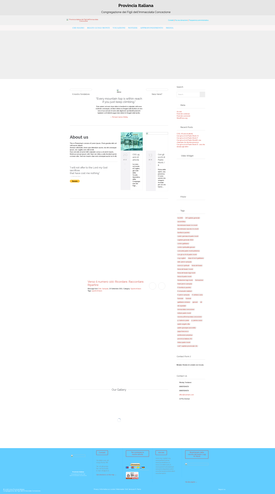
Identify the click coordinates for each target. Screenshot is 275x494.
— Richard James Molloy (119, 117)
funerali (188, 298)
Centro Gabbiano (183, 243)
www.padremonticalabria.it (165, 467)
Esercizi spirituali (183, 265)
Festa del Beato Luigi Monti (186, 273)
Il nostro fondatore (81, 94)
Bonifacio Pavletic (184, 232)
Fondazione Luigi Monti (185, 280)
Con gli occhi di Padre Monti (187, 254)
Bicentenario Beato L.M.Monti (187, 225)
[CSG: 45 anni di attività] (132, 141)
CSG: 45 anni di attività (136, 157)
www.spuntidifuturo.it (163, 462)
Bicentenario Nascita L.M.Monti (188, 229)
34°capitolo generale (192, 218)
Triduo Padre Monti (184, 342)
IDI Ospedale (182, 306)
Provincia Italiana (18, 489)
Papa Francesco (183, 331)
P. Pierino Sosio (197, 320)
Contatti (170, 20)
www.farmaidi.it (161, 473)
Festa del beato (197, 265)
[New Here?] (157, 90)
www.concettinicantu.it (163, 465)
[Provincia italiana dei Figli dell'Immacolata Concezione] (83, 20)
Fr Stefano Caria (197, 295)
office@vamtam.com (185, 395)
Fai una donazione (181, 20)
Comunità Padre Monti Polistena (188, 251)
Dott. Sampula (103, 289)
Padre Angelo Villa (184, 324)
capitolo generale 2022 (185, 240)
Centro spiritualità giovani (186, 247)
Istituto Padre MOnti (184, 313)
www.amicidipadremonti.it (164, 469)
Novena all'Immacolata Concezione (190, 317)
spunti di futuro (97, 291)
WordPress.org (182, 118)
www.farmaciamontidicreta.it (165, 471)
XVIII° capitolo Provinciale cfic (188, 346)
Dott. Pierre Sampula (184, 262)
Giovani (195, 302)
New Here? (157, 94)
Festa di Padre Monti (184, 276)
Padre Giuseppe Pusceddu (187, 328)
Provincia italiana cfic (185, 339)
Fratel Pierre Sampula (185, 284)
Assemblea (181, 221)
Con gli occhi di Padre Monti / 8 (161, 159)
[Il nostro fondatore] (81, 90)
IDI (201, 302)
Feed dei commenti (183, 116)
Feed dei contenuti (183, 114)
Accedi (179, 112)
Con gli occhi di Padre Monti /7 (187, 138)
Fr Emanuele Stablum (185, 291)
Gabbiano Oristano (184, 302)
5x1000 (180, 218)
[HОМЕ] (69, 28)
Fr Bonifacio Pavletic (184, 287)
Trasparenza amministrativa (198, 20)
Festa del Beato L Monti (185, 269)
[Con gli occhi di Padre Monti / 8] (157, 141)
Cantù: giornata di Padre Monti (188, 236)
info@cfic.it (105, 471)
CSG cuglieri (182, 258)
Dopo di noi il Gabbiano (196, 258)
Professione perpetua (185, 335)
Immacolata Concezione (186, 309)
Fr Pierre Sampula (183, 295)
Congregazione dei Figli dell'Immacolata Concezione (21, 491)
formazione (199, 280)
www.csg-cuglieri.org (163, 458)
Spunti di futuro (136, 289)
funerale (180, 298)
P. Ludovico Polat (183, 320)
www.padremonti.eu (162, 460)
